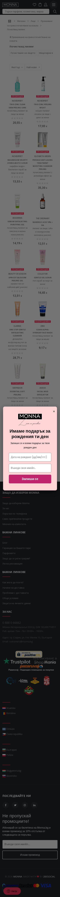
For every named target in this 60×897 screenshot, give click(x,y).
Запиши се (30, 479)
